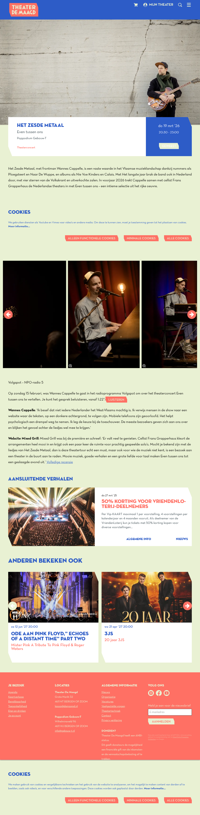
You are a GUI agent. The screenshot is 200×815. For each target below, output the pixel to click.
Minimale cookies (141, 238)
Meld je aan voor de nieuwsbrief (169, 705)
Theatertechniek (111, 711)
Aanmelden (161, 721)
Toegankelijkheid (17, 706)
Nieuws (106, 692)
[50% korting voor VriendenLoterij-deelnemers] (51, 517)
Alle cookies (178, 238)
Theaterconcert (26, 147)
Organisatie (108, 697)
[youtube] (167, 693)
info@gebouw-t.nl (65, 731)
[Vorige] (8, 314)
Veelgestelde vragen (113, 706)
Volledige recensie (59, 462)
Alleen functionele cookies (91, 238)
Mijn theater (161, 4)
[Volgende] (191, 314)
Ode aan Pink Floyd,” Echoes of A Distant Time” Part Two (50, 636)
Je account (14, 715)
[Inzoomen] (70, 365)
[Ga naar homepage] (23, 10)
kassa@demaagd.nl (66, 706)
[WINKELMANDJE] (136, 5)
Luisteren (116, 400)
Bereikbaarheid (17, 701)
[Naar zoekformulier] (180, 5)
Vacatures (107, 701)
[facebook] (159, 693)
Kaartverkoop (16, 697)
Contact (106, 715)
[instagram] (151, 693)
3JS (108, 633)
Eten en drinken (17, 711)
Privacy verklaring (112, 720)
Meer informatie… (19, 226)
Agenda (12, 692)
